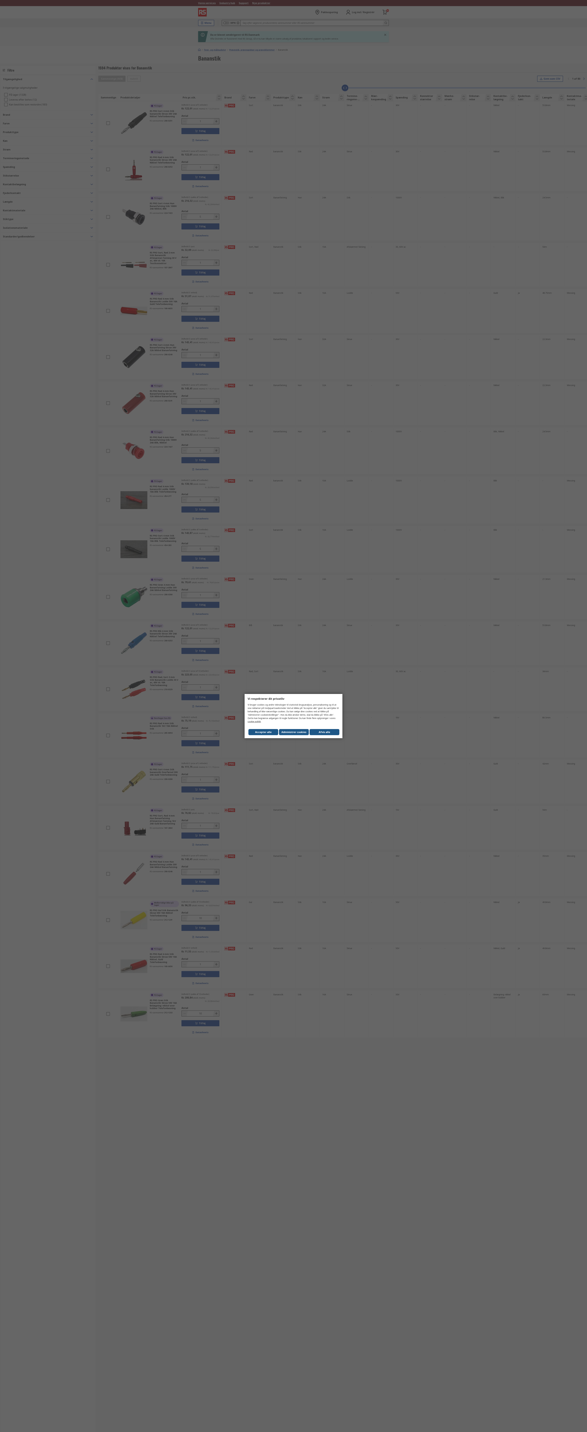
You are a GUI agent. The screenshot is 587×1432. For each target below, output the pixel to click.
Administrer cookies (293, 732)
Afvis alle (324, 732)
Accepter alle (263, 732)
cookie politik (254, 721)
